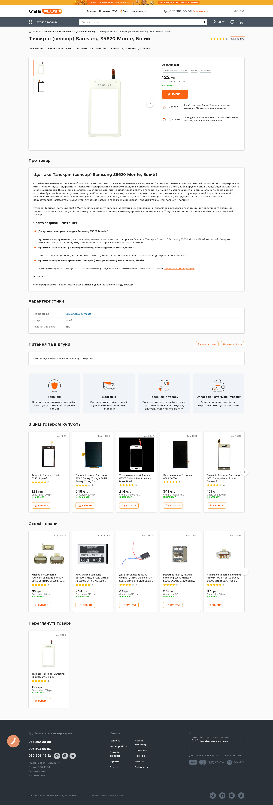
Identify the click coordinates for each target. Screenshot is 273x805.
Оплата (173, 106)
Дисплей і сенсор (85, 32)
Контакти (141, 750)
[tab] (41, 68)
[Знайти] (203, 22)
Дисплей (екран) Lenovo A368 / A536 (177, 477)
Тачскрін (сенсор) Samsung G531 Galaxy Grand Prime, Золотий (223, 478)
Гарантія (54, 396)
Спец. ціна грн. (173, 81)
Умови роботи (118, 746)
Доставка (175, 119)
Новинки (104, 11)
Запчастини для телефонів (58, 32)
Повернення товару (163, 396)
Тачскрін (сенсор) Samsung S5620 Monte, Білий (48, 675)
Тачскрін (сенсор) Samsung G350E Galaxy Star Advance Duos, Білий (135, 478)
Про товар (36, 48)
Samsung (71, 314)
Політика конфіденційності (107, 795)
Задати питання (207, 344)
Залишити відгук (232, 344)
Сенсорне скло (107, 32)
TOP (115, 11)
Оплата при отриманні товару (219, 396)
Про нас (140, 755)
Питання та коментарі (91, 48)
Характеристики (59, 48)
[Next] (150, 103)
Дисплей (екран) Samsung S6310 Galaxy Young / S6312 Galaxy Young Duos (91, 478)
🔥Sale (124, 11)
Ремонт (139, 761)
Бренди (92, 11)
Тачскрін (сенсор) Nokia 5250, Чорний (46, 477)
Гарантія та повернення (179, 268)
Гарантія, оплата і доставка (131, 48)
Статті (114, 767)
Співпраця (141, 767)
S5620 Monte (83, 314)
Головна (36, 32)
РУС (242, 11)
